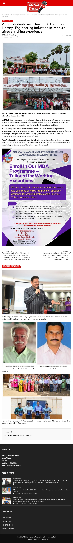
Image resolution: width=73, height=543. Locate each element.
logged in (15, 435)
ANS (44, 537)
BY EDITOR (7, 518)
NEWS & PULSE (17, 478)
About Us (36, 540)
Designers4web (51, 537)
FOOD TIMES (7, 521)
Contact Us (44, 540)
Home (30, 540)
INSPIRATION (8, 525)
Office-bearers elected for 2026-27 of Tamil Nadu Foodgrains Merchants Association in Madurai (33, 370)
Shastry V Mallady (10, 35)
